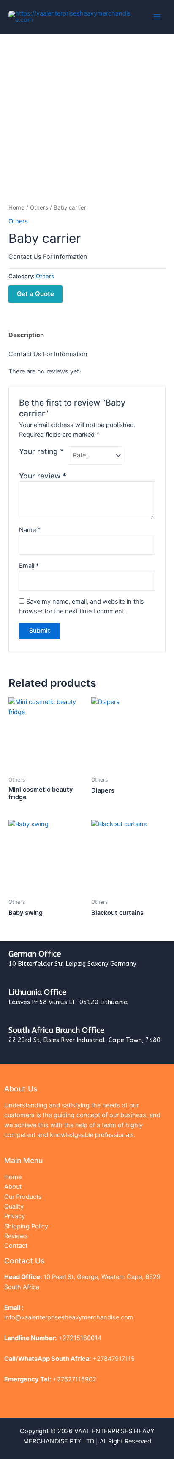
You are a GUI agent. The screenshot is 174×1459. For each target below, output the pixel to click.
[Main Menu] (157, 16)
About (13, 1186)
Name (30, 530)
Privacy (14, 1216)
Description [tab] (26, 335)
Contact (15, 1245)
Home (16, 207)
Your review (42, 475)
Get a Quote (35, 294)
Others (39, 207)
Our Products (23, 1197)
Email (29, 566)
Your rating (41, 451)
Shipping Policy (26, 1226)
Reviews (16, 1236)
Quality (14, 1206)
